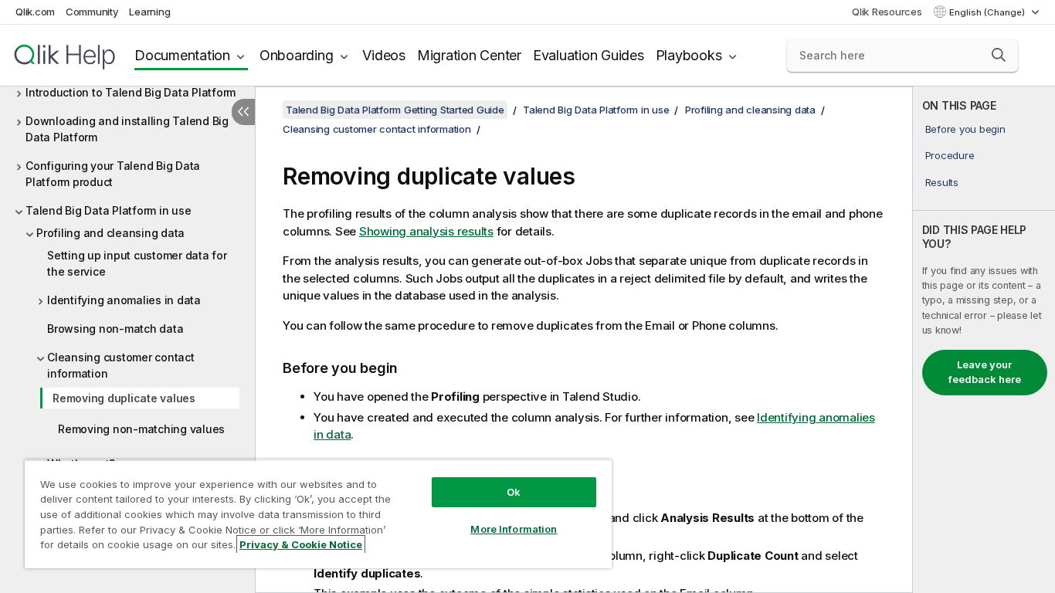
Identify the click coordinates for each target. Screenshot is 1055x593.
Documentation (182, 55)
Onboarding (297, 55)
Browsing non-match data (115, 328)
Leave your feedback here (984, 372)
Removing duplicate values (124, 398)
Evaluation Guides (588, 55)
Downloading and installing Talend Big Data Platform (127, 129)
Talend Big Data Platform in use (108, 210)
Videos (383, 55)
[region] (318, 513)
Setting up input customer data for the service (137, 263)
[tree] (127, 302)
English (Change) (988, 12)
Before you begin (965, 129)
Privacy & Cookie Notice (300, 544)
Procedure (950, 155)
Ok (514, 492)
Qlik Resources (887, 11)
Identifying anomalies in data (124, 300)
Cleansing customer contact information (121, 365)
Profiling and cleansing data (110, 232)
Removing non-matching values (141, 428)
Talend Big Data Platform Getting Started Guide (395, 109)
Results (941, 182)
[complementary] (984, 339)
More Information (513, 529)
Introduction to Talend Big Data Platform (130, 92)
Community (92, 11)
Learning (149, 11)
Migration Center (469, 55)
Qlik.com (35, 11)
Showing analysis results (426, 231)
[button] (998, 55)
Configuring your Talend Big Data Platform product (112, 173)
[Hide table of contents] (243, 112)
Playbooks (689, 55)
